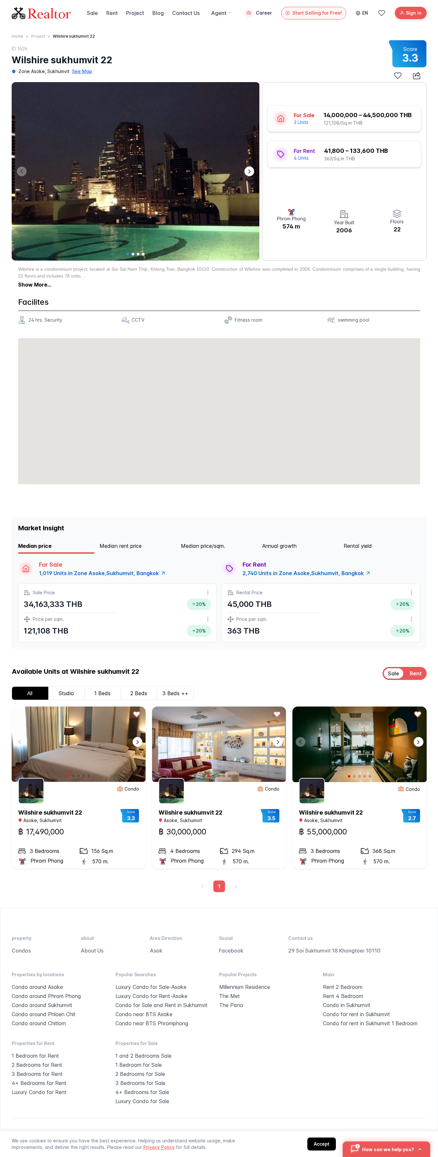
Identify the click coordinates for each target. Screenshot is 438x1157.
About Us (92, 950)
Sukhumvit (58, 71)
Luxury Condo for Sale (142, 1101)
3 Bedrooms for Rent (37, 1074)
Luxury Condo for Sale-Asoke (150, 987)
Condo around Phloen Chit (44, 1014)
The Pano (231, 1005)
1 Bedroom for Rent (35, 1055)
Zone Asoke (31, 71)
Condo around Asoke (37, 987)
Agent (218, 13)
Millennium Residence (244, 987)
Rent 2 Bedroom (342, 987)
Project (135, 13)
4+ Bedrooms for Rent (39, 1083)
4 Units (301, 158)
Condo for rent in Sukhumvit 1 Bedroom (370, 1023)
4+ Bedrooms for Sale (142, 1092)
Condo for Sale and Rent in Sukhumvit (161, 1005)
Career (264, 13)
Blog (158, 13)
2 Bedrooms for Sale (140, 1074)
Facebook (231, 950)
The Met (229, 996)
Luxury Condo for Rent (39, 1092)
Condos (21, 950)
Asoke (30, 820)
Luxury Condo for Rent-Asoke (151, 996)
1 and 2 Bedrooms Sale (143, 1055)
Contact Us (186, 13)
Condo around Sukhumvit (42, 1005)
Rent (112, 13)
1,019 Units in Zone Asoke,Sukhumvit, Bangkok (99, 573)
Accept (321, 1144)
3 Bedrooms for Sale (140, 1083)
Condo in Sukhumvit (347, 1005)
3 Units (301, 122)
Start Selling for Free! (317, 13)
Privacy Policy (159, 1147)
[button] (249, 171)
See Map (82, 71)
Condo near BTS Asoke (143, 1014)
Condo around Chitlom (39, 1023)
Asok (156, 950)
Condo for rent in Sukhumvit (356, 1014)
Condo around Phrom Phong (46, 996)
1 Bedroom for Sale (138, 1065)
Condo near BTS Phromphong (151, 1023)
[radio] (394, 673)
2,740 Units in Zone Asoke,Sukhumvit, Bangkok (303, 573)
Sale (92, 13)
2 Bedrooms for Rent (37, 1065)
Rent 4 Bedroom (343, 996)
